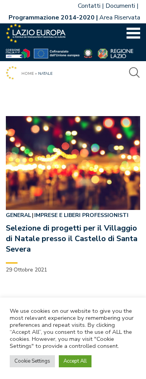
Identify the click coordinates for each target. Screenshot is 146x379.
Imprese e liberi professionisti (81, 215)
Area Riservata (119, 17)
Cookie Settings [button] (32, 361)
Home (27, 73)
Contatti (89, 6)
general (18, 215)
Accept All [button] (75, 361)
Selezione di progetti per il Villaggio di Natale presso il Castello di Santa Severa (71, 238)
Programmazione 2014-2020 (52, 17)
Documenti (120, 6)
